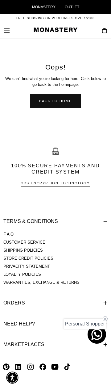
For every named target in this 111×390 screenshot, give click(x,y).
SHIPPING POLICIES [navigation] (23, 250)
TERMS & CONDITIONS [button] (30, 221)
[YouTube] (54, 366)
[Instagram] (30, 366)
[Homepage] (55, 31)
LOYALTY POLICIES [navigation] (22, 274)
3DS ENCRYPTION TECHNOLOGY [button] (55, 183)
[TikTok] (67, 366)
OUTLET (72, 7)
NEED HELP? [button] (19, 323)
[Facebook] (42, 366)
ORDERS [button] (14, 302)
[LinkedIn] (18, 366)
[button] (6, 30)
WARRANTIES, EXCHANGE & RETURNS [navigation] (41, 282)
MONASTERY (44, 7)
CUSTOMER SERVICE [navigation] (24, 242)
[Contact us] (97, 334)
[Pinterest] (6, 366)
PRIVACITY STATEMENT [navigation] (26, 266)
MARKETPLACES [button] (23, 344)
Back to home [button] (55, 101)
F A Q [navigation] (8, 234)
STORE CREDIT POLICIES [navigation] (28, 258)
